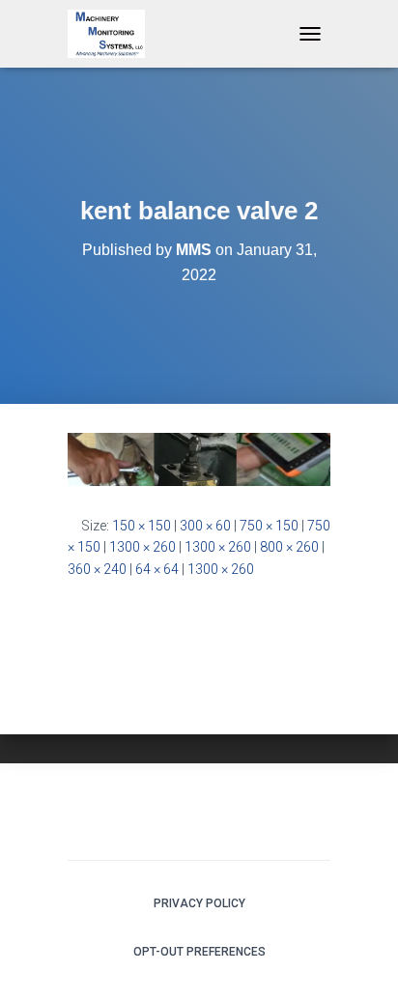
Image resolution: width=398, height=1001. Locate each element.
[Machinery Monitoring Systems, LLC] (113, 34)
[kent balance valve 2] (199, 458)
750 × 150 (269, 525)
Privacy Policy (199, 903)
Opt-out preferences (199, 951)
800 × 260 (289, 547)
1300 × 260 (142, 547)
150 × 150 (141, 525)
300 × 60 (205, 525)
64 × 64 (157, 569)
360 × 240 (97, 569)
